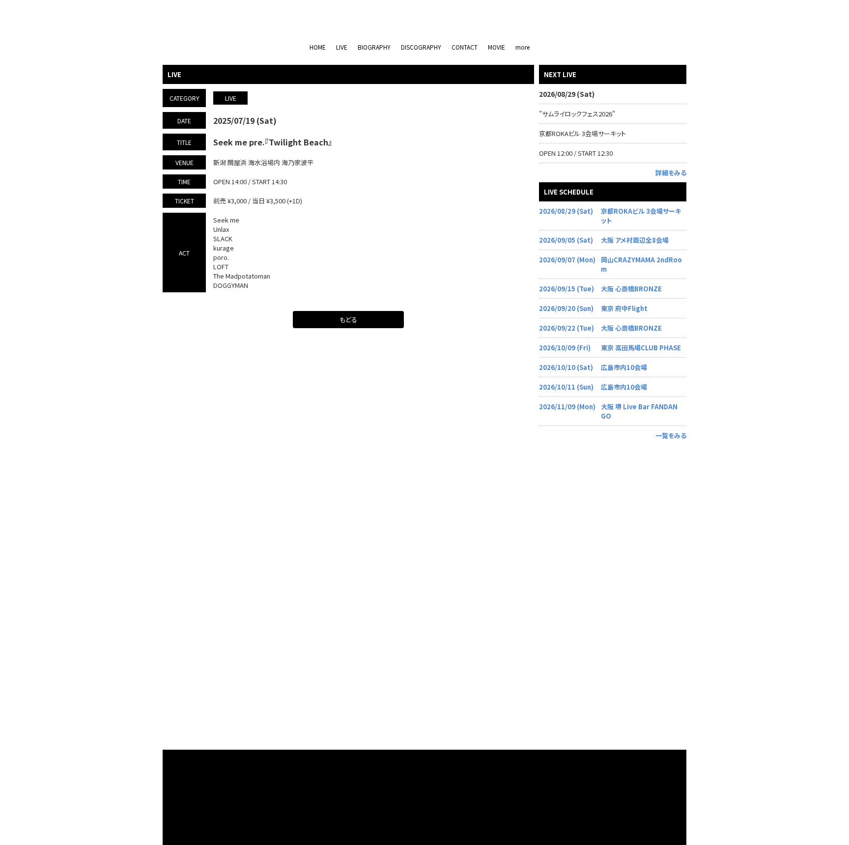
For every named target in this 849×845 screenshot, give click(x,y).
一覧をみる (670, 435)
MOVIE (496, 47)
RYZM (439, 821)
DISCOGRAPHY (421, 47)
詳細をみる (670, 172)
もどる (348, 319)
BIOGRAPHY (374, 47)
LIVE (341, 47)
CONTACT (465, 47)
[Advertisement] (612, 592)
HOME (318, 47)
